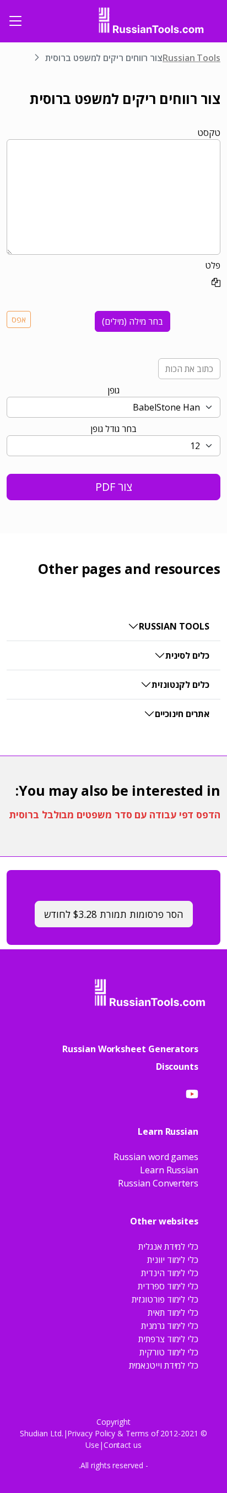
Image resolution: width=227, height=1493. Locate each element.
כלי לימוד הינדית (169, 1273)
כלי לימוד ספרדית (168, 1286)
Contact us (123, 1445)
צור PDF (113, 486)
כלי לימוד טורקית (168, 1352)
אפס (19, 319)
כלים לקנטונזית (180, 685)
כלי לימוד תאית (173, 1312)
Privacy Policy (91, 1433)
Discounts (177, 1066)
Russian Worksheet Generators (130, 1049)
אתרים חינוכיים (182, 714)
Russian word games (156, 1157)
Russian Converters (158, 1183)
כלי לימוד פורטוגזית (165, 1299)
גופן (113, 390)
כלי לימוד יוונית (172, 1260)
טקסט (208, 133)
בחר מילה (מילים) (132, 321)
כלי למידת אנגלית (168, 1246)
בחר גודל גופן (113, 429)
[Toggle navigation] (15, 21)
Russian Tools (191, 58)
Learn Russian (169, 1170)
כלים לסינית (187, 655)
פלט (212, 265)
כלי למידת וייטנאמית (163, 1365)
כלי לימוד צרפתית (168, 1339)
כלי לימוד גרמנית (169, 1326)
